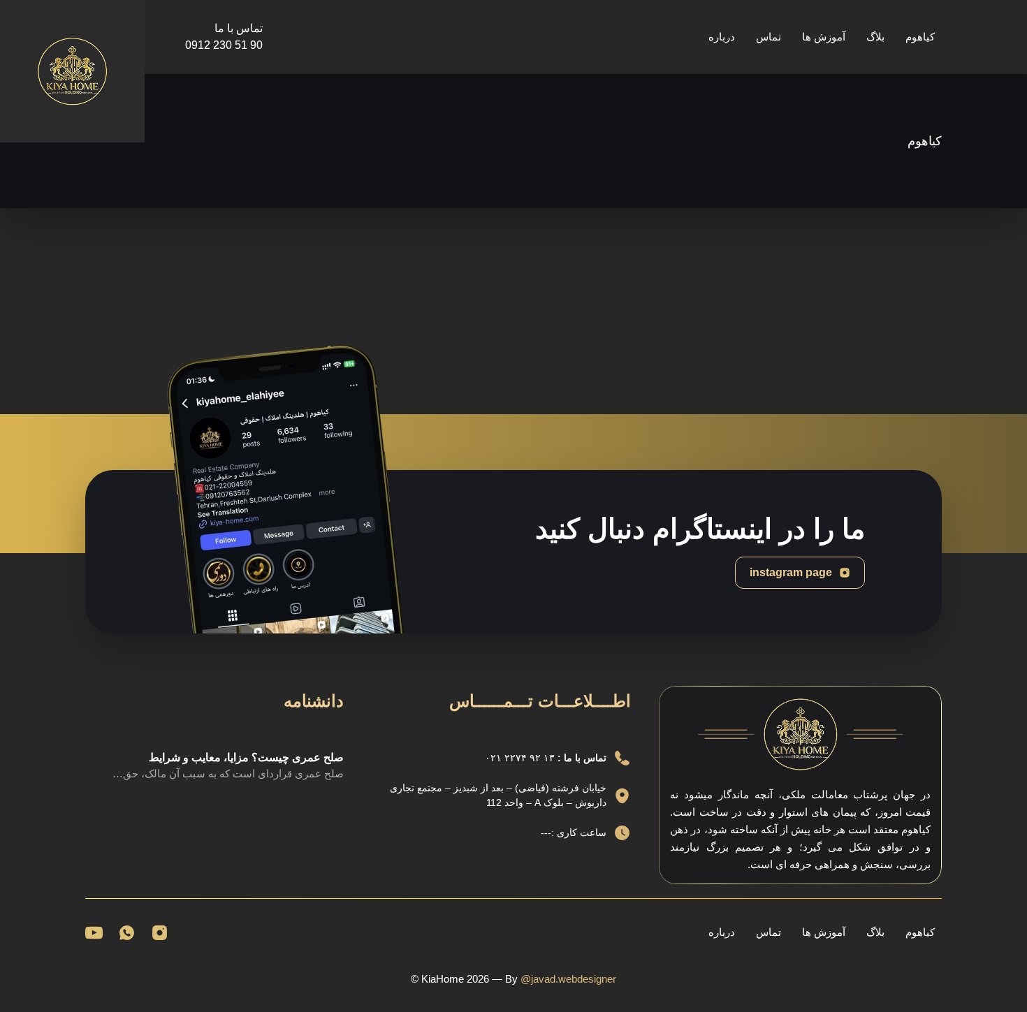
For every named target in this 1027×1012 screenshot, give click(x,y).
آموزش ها (823, 37)
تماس (768, 37)
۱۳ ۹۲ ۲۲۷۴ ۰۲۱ (521, 757)
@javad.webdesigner (568, 979)
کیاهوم (920, 37)
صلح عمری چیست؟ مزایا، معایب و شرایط (246, 757)
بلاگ (875, 37)
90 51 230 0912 (224, 45)
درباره (721, 37)
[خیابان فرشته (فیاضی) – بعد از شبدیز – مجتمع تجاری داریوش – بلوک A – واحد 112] (622, 796)
